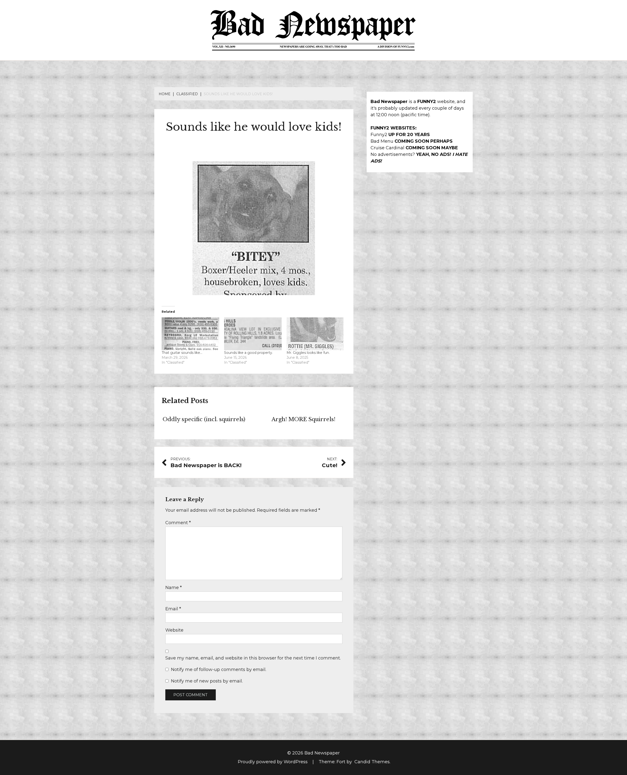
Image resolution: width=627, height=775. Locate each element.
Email (173, 609)
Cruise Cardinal (387, 147)
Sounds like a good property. (248, 352)
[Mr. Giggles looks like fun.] (315, 333)
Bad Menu (382, 141)
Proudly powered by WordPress (273, 761)
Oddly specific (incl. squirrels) (204, 419)
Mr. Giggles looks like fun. (308, 352)
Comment (178, 522)
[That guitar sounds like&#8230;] (190, 333)
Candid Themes (372, 761)
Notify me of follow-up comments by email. (218, 669)
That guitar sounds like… (182, 352)
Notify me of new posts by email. (207, 681)
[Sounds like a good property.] (253, 333)
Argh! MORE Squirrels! (303, 419)
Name (173, 587)
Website (174, 630)
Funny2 (379, 134)
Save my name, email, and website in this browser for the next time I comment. (253, 658)
